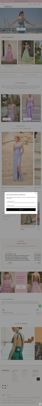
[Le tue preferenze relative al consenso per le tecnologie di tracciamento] (40, 404)
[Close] (36, 193)
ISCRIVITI (21, 209)
